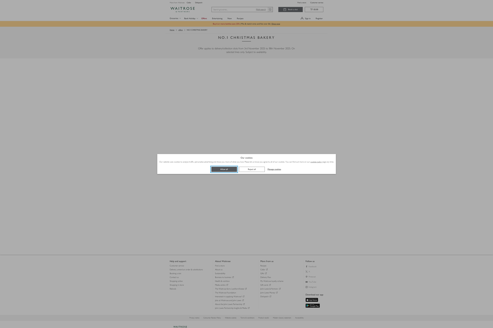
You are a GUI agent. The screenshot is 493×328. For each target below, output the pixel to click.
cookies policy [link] (316, 162)
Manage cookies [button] (274, 169)
